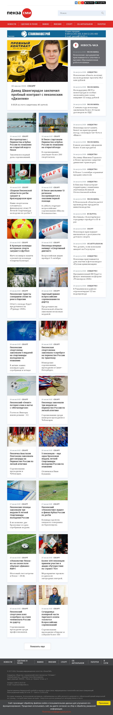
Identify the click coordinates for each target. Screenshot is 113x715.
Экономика (93, 52)
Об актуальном (85, 24)
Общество (92, 72)
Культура (91, 214)
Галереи (101, 24)
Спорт (69, 24)
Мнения (57, 24)
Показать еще (37, 646)
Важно (45, 24)
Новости (11, 24)
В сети (106, 662)
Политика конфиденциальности (56, 712)
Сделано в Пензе (29, 24)
